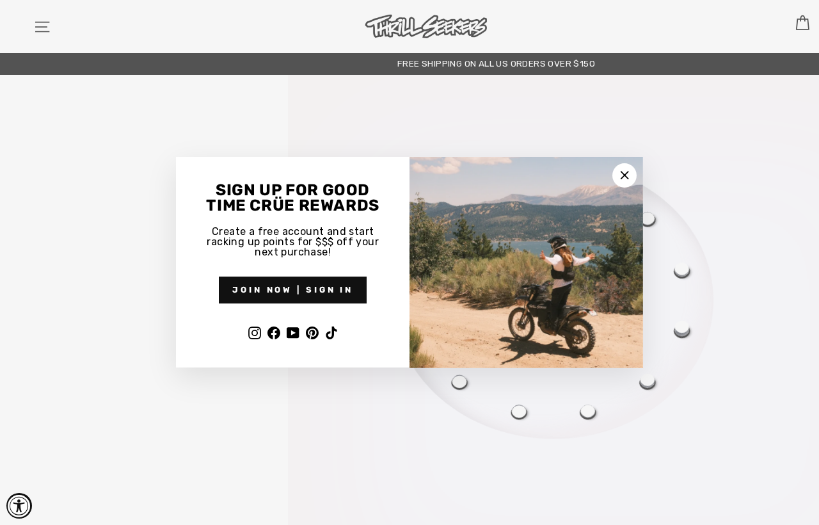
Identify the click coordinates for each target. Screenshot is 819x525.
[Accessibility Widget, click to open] (19, 506)
